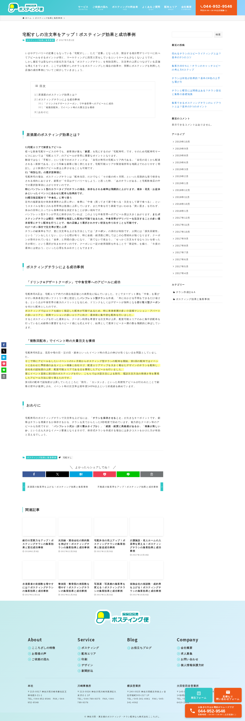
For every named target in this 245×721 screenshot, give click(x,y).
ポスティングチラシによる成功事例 (59, 99)
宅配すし (67, 457)
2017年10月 (182, 231)
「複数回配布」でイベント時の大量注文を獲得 (69, 107)
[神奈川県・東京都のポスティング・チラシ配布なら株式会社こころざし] (26, 8)
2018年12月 (182, 190)
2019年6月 (181, 162)
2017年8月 (181, 245)
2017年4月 (181, 273)
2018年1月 (181, 211)
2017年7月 (181, 252)
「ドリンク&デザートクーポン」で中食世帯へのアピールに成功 (78, 103)
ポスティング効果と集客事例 (40, 40)
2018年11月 (182, 197)
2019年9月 (181, 148)
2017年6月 (181, 259)
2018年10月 (182, 204)
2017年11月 (182, 224)
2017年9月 (181, 238)
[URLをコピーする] (151, 474)
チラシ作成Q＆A (186, 292)
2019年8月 (181, 155)
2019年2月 (181, 176)
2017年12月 (182, 217)
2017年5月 (181, 266)
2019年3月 (181, 169)
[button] (33, 474)
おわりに (43, 112)
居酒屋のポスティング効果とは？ (57, 94)
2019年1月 (181, 183)
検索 (218, 34)
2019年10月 (182, 141)
